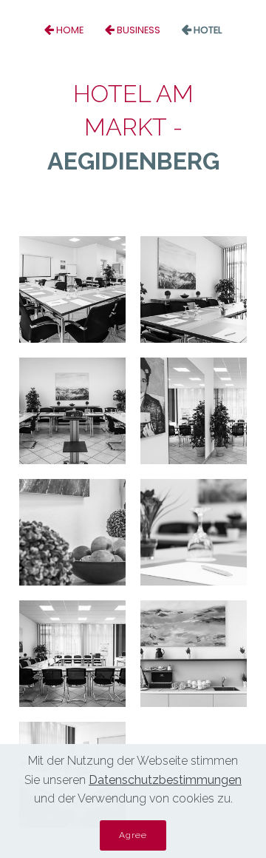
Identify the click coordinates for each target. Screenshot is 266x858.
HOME (69, 30)
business (138, 30)
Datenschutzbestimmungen (165, 780)
